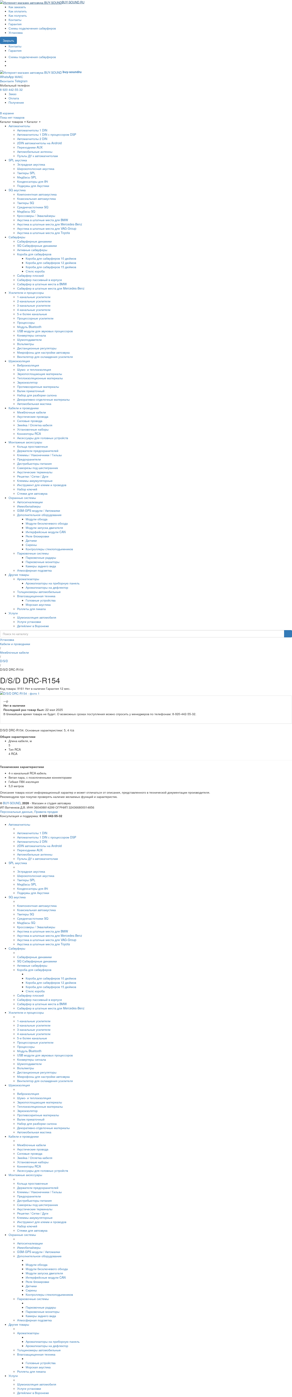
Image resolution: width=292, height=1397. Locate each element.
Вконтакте (7, 81)
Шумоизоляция (19, 361)
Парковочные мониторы (42, 562)
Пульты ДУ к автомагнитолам (37, 156)
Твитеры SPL (26, 173)
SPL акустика (18, 160)
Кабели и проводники (24, 408)
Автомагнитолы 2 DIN (32, 139)
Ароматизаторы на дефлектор (47, 587)
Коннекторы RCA (29, 433)
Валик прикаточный (30, 391)
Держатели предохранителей (37, 451)
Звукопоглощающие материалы (39, 374)
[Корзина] (86, 2)
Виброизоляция (28, 365)
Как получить (18, 15)
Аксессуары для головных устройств (42, 438)
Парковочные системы (33, 553)
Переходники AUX (30, 147)
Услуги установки (29, 621)
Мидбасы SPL (27, 177)
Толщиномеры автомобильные (39, 592)
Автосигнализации (30, 502)
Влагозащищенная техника (36, 596)
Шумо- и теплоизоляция (34, 369)
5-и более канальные (32, 314)
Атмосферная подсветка (34, 570)
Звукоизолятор (27, 382)
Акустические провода (32, 416)
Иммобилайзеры (29, 506)
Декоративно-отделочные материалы (43, 399)
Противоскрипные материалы (38, 386)
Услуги (13, 613)
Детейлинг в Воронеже (33, 626)
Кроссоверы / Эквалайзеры (36, 215)
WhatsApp (7, 77)
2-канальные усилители (33, 301)
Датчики (31, 540)
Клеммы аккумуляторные (35, 480)
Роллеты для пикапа (31, 609)
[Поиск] (288, 633)
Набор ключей (27, 489)
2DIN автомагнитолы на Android (39, 143)
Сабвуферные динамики (34, 241)
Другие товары (19, 574)
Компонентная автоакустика (37, 194)
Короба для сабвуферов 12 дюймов (51, 262)
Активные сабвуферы (32, 250)
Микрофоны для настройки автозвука (43, 352)
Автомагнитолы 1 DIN (32, 130)
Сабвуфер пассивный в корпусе (39, 280)
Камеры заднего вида (41, 566)
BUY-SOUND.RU (73, 2)
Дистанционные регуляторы (36, 348)
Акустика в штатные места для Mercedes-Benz (49, 224)
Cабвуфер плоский (30, 275)
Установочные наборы (33, 429)
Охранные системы (22, 498)
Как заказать (17, 7)
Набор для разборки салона (37, 395)
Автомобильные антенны (34, 151)
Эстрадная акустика (31, 164)
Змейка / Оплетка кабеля (34, 425)
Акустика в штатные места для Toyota (43, 233)
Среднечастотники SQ (32, 207)
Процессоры (26, 322)
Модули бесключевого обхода (47, 523)
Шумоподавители (29, 339)
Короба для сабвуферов (34, 254)
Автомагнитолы (19, 126)
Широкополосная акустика (35, 168)
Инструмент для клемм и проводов (41, 485)
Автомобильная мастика (34, 403)
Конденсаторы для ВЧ (32, 181)
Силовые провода (29, 421)
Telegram (21, 81)
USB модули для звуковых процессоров (45, 331)
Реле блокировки (37, 536)
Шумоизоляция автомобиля (36, 617)
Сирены (31, 545)
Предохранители (29, 459)
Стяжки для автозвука (32, 493)
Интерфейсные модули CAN (46, 532)
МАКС (19, 77)
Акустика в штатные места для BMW (42, 220)
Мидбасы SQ (26, 211)
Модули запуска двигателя (44, 527)
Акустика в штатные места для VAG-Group (46, 228)
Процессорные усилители (35, 318)
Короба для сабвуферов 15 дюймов (51, 267)
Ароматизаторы (28, 579)
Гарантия (15, 24)
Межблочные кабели (31, 412)
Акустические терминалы (34, 472)
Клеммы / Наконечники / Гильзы (39, 455)
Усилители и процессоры (26, 292)
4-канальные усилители (33, 309)
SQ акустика (17, 190)
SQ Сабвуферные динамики (37, 245)
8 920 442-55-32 (11, 89)
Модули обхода (36, 519)
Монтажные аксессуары (25, 442)
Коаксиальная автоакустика (36, 198)
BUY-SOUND (12, 803)
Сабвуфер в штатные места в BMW (42, 284)
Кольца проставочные (32, 446)
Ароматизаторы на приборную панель (53, 583)
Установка (16, 32)
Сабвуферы (17, 237)
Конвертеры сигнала (31, 335)
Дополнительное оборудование (39, 515)
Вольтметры (25, 344)
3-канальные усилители (33, 305)
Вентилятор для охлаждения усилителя (45, 356)
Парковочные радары (41, 557)
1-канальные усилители (33, 297)
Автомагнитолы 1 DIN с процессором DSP (46, 134)
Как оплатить (18, 11)
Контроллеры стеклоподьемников (49, 549)
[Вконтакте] (10, 61)
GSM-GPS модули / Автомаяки (38, 510)
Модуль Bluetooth (29, 327)
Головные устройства (41, 600)
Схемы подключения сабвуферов (32, 28)
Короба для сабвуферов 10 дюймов (51, 258)
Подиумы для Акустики (33, 186)
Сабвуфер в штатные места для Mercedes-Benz (50, 288)
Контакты (15, 20)
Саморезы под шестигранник (37, 468)
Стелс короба (35, 271)
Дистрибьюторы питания (34, 463)
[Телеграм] (10, 65)
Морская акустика (38, 604)
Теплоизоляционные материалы (40, 378)
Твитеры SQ (25, 203)
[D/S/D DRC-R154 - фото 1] (20, 693)
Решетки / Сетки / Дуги (32, 476)
